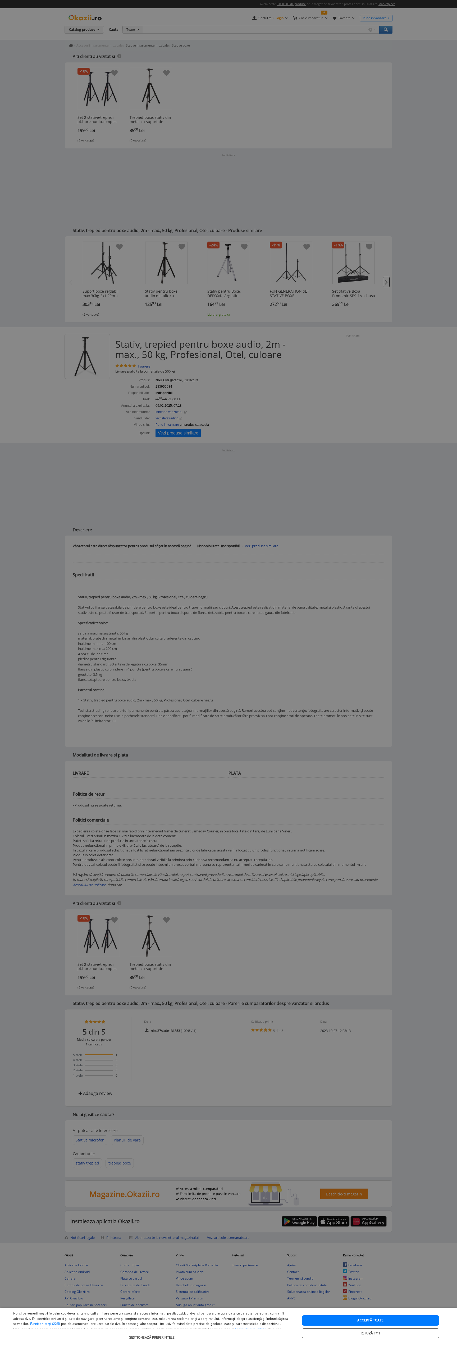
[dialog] (228, 1327)
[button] (152, 1334)
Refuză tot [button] (370, 1333)
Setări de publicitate (250, 1329)
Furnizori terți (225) (45, 1323)
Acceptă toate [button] (370, 1320)
